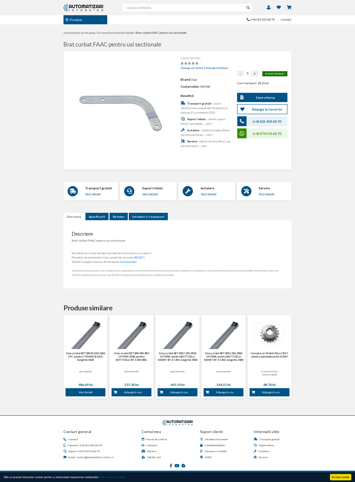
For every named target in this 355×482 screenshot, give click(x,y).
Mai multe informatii (113, 477)
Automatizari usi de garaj (79, 32)
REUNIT (139, 257)
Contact (286, 19)
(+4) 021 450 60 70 (262, 19)
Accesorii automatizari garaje (115, 32)
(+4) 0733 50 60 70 (267, 133)
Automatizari (128, 261)
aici (104, 253)
